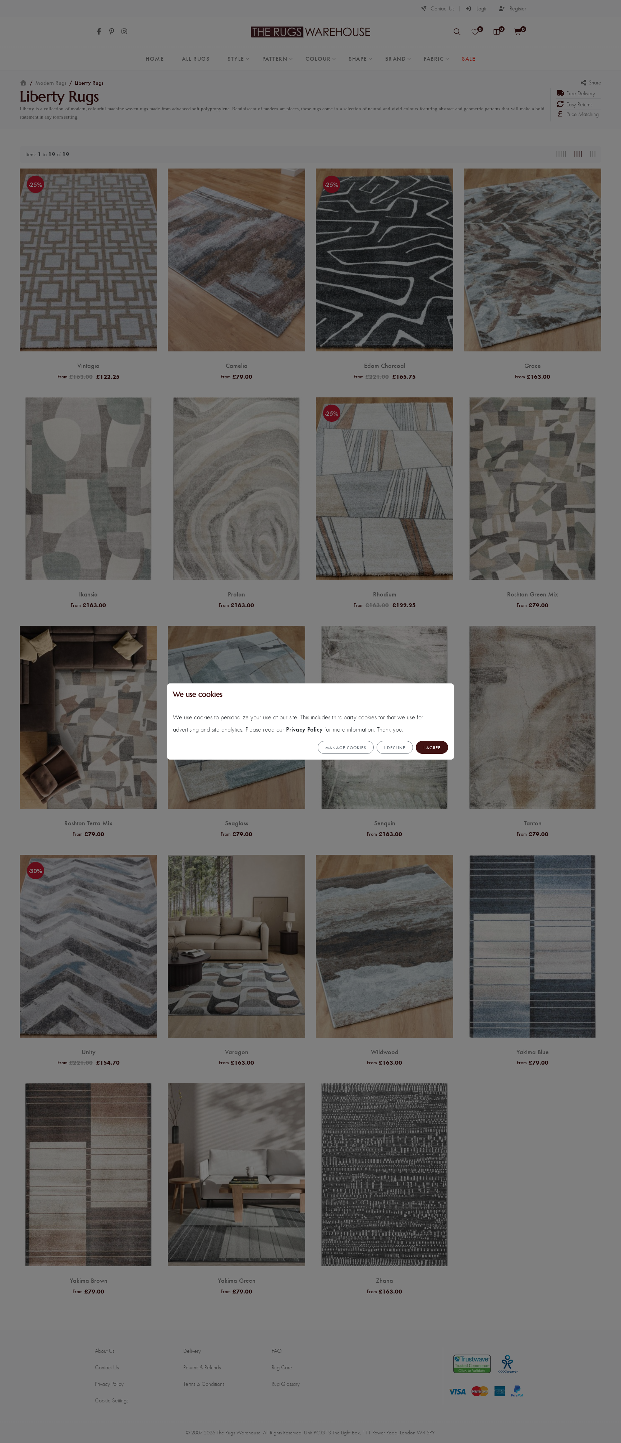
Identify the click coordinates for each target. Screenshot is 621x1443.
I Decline (394, 747)
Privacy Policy (304, 728)
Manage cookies (345, 747)
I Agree (432, 747)
